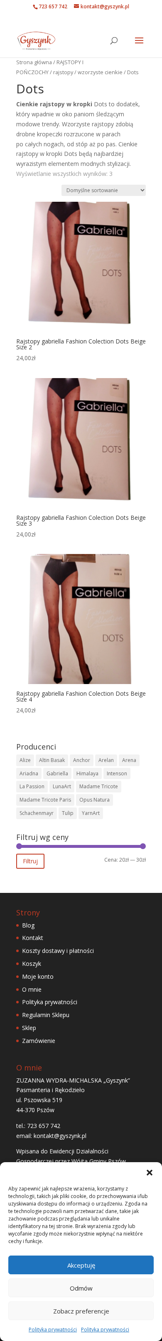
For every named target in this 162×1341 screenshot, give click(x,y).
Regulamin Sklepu (45, 1015)
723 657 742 (53, 6)
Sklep (29, 1028)
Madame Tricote (98, 786)
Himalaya (87, 773)
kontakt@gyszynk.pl (60, 1136)
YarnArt (91, 813)
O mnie (32, 989)
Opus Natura (94, 799)
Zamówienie (38, 1041)
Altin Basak (52, 760)
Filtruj (30, 861)
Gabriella (57, 773)
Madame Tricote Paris (45, 799)
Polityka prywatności (53, 1329)
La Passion (32, 786)
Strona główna (34, 62)
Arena (129, 760)
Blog (28, 925)
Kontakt (32, 938)
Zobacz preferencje (81, 1311)
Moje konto (38, 976)
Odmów (81, 1288)
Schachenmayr (37, 813)
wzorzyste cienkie (100, 72)
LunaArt (62, 786)
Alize (25, 760)
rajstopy (63, 72)
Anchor (81, 760)
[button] (149, 1172)
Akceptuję (81, 1265)
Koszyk (31, 964)
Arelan (106, 760)
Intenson (117, 773)
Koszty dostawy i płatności (58, 951)
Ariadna (29, 773)
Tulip (68, 813)
